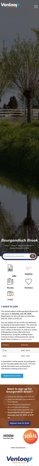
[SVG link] (36, 7)
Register (29, 274)
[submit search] (33, 256)
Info (14, 276)
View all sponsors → (19, 448)
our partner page (25, 339)
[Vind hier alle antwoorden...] (19, 256)
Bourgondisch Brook (25, 246)
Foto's (10, 300)
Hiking (13, 246)
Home (7, 246)
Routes (10, 288)
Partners (29, 288)
